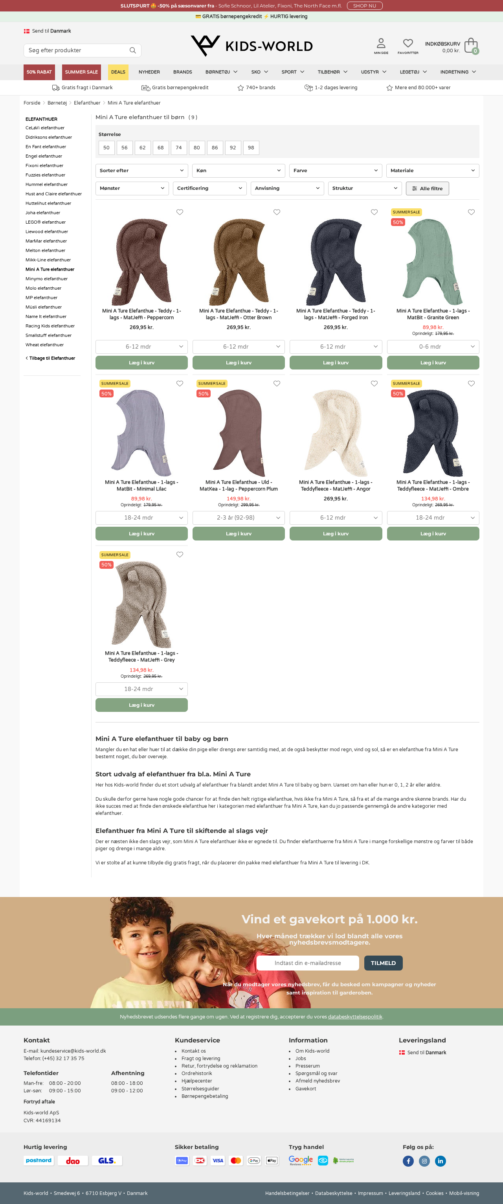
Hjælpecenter (197, 1081)
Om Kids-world (313, 1051)
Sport (290, 72)
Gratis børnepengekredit (180, 87)
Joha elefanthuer (43, 212)
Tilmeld (383, 963)
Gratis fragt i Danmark (87, 87)
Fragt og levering (201, 1058)
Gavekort (306, 1089)
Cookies (435, 1193)
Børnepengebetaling (205, 1096)
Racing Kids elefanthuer (50, 326)
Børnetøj (218, 72)
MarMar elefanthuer (46, 241)
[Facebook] (408, 1162)
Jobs (301, 1058)
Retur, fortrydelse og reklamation (219, 1066)
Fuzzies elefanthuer (45, 175)
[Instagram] (424, 1162)
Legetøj (410, 72)
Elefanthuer (87, 103)
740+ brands (260, 87)
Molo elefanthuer (43, 288)
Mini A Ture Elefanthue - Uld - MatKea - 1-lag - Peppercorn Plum (239, 486)
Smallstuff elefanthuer (49, 335)
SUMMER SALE (81, 72)
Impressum (370, 1193)
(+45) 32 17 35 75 (63, 1058)
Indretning (455, 72)
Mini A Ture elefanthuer (134, 103)
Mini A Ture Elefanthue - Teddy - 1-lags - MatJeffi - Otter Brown (238, 314)
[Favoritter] (180, 212)
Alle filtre (431, 188)
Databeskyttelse (333, 1193)
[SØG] (133, 50)
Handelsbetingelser (287, 1193)
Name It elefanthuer (46, 316)
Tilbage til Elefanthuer (51, 358)
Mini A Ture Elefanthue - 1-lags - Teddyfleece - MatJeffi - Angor (336, 486)
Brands (182, 72)
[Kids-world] (251, 46)
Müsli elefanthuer (44, 307)
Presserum (308, 1066)
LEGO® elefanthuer (46, 222)
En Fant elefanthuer (46, 146)
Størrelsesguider (200, 1089)
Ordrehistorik (197, 1073)
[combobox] (141, 347)
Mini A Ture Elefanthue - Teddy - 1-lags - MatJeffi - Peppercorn (141, 314)
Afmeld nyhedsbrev (318, 1081)
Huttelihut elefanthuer (48, 203)
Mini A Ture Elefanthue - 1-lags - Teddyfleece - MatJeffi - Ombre (433, 486)
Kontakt (37, 1040)
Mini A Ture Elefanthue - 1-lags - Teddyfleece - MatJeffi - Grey (141, 657)
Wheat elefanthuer (45, 344)
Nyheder (149, 72)
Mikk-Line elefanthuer (48, 260)
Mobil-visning (464, 1193)
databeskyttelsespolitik (355, 1017)
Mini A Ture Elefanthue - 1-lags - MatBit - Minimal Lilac (141, 486)
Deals (118, 72)
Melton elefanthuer (45, 250)
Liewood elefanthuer (47, 231)
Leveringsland (404, 1193)
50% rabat (39, 72)
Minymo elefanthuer (47, 278)
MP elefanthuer (41, 297)
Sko (257, 72)
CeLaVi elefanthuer (45, 128)
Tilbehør (329, 72)
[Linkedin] (440, 1162)
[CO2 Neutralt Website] (343, 1160)
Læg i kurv (141, 363)
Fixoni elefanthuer (44, 165)
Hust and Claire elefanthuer (54, 194)
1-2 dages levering (336, 87)
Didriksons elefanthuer (49, 137)
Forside (32, 103)
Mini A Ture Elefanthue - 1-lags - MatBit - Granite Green (433, 314)
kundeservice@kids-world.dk (73, 1051)
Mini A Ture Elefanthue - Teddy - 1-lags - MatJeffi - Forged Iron (335, 314)
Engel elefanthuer (44, 156)
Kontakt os (194, 1051)
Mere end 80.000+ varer (423, 87)
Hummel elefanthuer (47, 184)
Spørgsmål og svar (317, 1073)
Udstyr (370, 72)
